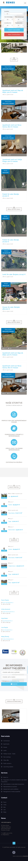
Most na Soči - (15, 529)
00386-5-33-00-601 (7, 833)
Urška (4, 804)
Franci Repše (5, 600)
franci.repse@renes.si (8, 602)
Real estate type (19, 17)
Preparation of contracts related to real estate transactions (14, 780)
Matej (4, 812)
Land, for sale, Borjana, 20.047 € (14, 274)
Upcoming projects (8, 766)
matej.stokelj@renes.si (8, 639)
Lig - (13, 496)
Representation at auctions (10, 786)
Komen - (14, 504)
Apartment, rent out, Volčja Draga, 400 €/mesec (12, 160)
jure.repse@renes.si (7, 630)
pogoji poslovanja (14, 681)
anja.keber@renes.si (8, 620)
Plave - (13, 582)
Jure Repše (4, 627)
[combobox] (14, 14)
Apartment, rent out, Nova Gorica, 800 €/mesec (11, 126)
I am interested (8, 17)
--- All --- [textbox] (7, 13)
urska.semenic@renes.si (9, 611)
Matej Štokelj (5, 636)
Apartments (6, 744)
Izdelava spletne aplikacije (18, 856)
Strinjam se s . (10, 681)
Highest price (18, 23)
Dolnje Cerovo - (16, 566)
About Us (5, 777)
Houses (5, 747)
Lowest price (7, 23)
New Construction (14, 34)
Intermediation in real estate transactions (13, 784)
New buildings (7, 757)
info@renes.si (5, 834)
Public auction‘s (7, 763)
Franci (4, 802)
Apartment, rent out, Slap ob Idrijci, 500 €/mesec (12, 91)
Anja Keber (4, 618)
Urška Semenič (5, 609)
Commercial (6, 740)
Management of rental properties (11, 791)
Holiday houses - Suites (9, 753)
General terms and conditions (10, 789)
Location (6, 11)
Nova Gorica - (15, 513)
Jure (4, 809)
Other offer (6, 760)
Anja (4, 807)
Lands (4, 750)
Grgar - (13, 521)
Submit (14, 684)
